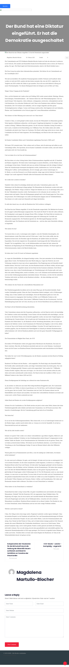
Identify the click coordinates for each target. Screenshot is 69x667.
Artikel (41, 57)
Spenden (5, 6)
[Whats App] (34, 1)
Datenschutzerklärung (10, 655)
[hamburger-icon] (67, 57)
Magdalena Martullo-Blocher (14, 57)
